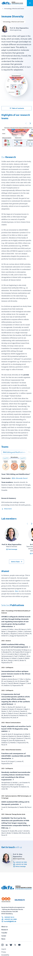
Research (4, 930)
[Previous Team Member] (27, 523)
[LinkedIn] (7, 945)
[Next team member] (31, 523)
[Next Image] (30, 123)
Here (16, 591)
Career (3, 936)
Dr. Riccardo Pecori (20, 478)
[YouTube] (19, 945)
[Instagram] (2, 945)
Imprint (3, 949)
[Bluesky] (11, 945)
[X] (15, 945)
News (3, 939)
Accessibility (5, 955)
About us (4, 926)
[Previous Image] (26, 123)
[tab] (14, 452)
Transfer (4, 933)
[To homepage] (12, 3)
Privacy (3, 952)
